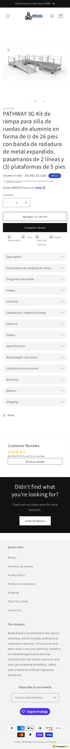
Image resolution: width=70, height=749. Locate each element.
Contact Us (15, 610)
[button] (8, 16)
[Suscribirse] (54, 697)
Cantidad (8, 195)
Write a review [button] (35, 461)
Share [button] (11, 415)
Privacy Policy (16, 575)
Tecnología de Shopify (45, 741)
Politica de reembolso (22, 584)
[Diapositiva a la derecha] (43, 101)
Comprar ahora (35, 227)
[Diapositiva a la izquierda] (26, 101)
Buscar (12, 557)
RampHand (27, 741)
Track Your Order (18, 601)
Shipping (13, 592)
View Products (35, 521)
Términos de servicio (20, 566)
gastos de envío (14, 181)
